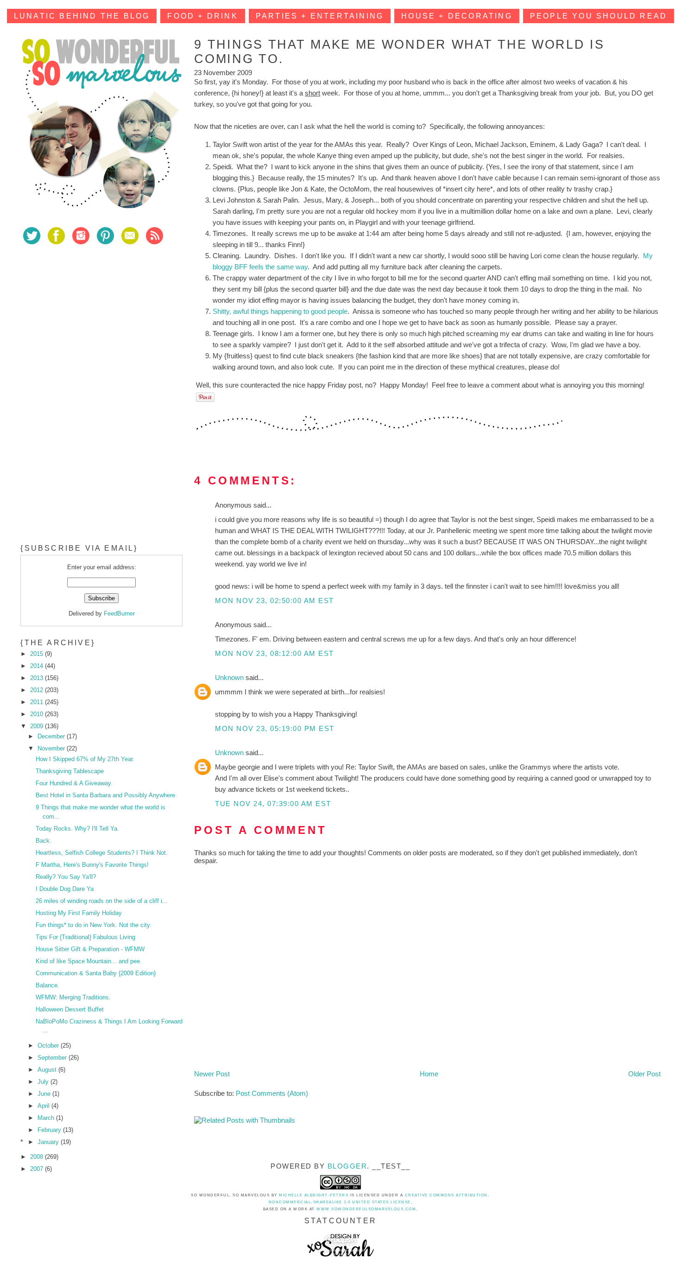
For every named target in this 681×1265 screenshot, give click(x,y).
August (48, 1069)
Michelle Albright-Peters (313, 1195)
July (44, 1081)
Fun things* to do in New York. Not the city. (93, 925)
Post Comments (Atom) (272, 1093)
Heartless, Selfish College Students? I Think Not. (102, 852)
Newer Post (212, 1074)
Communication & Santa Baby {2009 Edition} (96, 973)
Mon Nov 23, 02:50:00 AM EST (274, 600)
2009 (37, 726)
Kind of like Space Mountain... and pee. (89, 961)
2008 (37, 1156)
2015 (37, 653)
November (52, 748)
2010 (37, 714)
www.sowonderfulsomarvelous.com (366, 1209)
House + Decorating (456, 16)
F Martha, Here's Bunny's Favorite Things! (92, 864)
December (52, 736)
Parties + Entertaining (320, 16)
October (49, 1045)
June (45, 1093)
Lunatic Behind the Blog (82, 16)
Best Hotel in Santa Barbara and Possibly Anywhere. (106, 795)
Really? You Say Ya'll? (66, 876)
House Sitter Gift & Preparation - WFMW (90, 949)
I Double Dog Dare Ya (65, 888)
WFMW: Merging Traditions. (73, 997)
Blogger (347, 1166)
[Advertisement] (89, 319)
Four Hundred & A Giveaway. (74, 783)
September (53, 1057)
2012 (37, 690)
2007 (37, 1168)
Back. (43, 840)
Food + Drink (202, 16)
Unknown (230, 677)
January (49, 1141)
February (50, 1129)
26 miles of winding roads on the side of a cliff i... (102, 900)
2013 (37, 677)
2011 (37, 702)
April (44, 1105)
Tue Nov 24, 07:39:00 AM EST (273, 803)
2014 (37, 665)
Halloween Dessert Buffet (70, 1009)
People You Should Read (598, 16)
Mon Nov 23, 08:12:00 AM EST (274, 653)
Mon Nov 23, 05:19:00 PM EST (274, 728)
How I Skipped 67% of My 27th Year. (85, 759)
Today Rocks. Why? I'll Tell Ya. (77, 828)
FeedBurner (119, 613)
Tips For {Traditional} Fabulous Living (85, 937)
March (47, 1117)
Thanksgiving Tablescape (70, 771)
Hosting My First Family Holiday (79, 912)
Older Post (644, 1074)
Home (429, 1074)
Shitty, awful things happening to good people (280, 311)
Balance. (47, 985)
